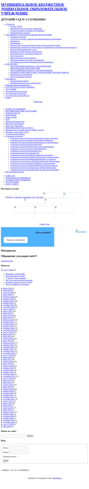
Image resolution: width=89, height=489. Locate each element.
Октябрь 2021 (8, 397)
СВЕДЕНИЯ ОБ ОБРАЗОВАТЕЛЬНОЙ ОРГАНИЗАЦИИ (29, 35)
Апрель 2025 (8, 316)
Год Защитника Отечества (16, 93)
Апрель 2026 (8, 292)
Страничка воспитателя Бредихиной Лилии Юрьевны (31, 140)
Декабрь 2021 (8, 393)
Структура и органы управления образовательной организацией (35, 39)
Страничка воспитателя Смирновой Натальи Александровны (34, 157)
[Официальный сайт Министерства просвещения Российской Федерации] (44, 224)
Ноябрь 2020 (8, 418)
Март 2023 (7, 364)
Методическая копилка (15, 172)
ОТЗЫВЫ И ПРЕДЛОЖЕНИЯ (18, 180)
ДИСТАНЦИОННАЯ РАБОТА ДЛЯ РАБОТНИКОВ (31, 70)
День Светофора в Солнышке (17, 284)
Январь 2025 (8, 322)
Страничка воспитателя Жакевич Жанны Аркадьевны (31, 155)
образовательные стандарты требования (26, 29)
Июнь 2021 (8, 404)
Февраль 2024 (9, 343)
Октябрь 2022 (8, 374)
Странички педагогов (14, 136)
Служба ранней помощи (15, 134)
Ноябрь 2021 (8, 395)
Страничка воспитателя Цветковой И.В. (26, 145)
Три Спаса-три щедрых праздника (19, 280)
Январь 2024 (8, 345)
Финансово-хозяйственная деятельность (26, 52)
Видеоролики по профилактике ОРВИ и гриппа (25, 130)
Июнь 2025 (8, 311)
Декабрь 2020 (8, 416)
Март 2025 (7, 318)
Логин (5, 448)
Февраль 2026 (9, 297)
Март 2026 (7, 295)
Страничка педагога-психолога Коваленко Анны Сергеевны (34, 138)
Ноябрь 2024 (8, 326)
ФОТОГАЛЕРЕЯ (12, 182)
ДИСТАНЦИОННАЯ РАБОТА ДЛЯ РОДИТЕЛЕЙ (30, 66)
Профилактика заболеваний (21, 75)
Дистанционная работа (19, 81)
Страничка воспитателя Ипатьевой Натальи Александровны (34, 142)
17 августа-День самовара (16, 278)
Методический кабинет (15, 124)
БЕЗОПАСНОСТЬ (13, 113)
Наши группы (11, 117)
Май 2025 (7, 313)
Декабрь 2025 (8, 301)
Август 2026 (8, 270)
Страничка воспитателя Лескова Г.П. (24, 153)
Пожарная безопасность (15, 122)
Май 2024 (7, 336)
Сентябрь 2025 (9, 307)
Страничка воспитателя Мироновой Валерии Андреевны (33, 159)
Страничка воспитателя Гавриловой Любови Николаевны (33, 168)
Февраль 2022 (9, 389)
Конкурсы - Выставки (14, 126)
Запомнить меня (9, 457)
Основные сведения (18, 37)
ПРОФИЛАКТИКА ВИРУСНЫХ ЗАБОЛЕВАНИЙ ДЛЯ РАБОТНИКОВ (39, 73)
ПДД (8, 119)
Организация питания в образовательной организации (32, 62)
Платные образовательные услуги (23, 50)
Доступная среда (16, 56)
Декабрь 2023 (8, 347)
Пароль (6, 452)
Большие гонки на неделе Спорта (19, 282)
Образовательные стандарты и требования (27, 60)
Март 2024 (7, 341)
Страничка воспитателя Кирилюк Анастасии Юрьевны (32, 147)
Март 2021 (7, 410)
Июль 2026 (7, 288)
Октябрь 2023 (8, 351)
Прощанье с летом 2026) (15, 274)
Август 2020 (8, 424)
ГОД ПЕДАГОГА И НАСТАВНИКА (20, 87)
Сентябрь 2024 (9, 330)
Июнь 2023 (8, 357)
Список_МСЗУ (16, 26)
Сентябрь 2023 (9, 353)
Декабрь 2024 (8, 324)
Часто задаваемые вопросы (21, 77)
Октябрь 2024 (8, 328)
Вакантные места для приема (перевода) (26, 54)
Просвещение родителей (20, 33)
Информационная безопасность (18, 85)
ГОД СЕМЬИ (11, 89)
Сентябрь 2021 (9, 399)
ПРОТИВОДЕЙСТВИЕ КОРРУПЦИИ (21, 111)
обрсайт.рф (57, 478)
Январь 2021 (8, 414)
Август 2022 (8, 378)
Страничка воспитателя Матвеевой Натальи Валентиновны (34, 166)
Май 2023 (7, 360)
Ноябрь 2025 (8, 303)
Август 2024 (8, 332)
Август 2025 (8, 309)
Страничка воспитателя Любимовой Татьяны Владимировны (34, 170)
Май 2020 (7, 427)
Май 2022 (7, 383)
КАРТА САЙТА (12, 184)
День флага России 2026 (15, 276)
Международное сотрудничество (23, 58)
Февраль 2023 (9, 366)
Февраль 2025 (9, 320)
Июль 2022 (7, 380)
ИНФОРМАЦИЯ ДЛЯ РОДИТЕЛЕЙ (25, 68)
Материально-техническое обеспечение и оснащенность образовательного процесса (43, 47)
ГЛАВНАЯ (10, 24)
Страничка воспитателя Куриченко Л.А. (26, 151)
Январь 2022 (8, 391)
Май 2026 (7, 290)
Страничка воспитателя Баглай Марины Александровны (32, 163)
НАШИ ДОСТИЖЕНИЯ (15, 109)
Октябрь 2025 (8, 305)
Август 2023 (8, 355)
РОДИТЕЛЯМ (11, 64)
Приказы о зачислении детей (17, 132)
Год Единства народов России (17, 96)
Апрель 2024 (8, 339)
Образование (15, 43)
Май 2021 (7, 406)
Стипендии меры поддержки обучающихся (27, 31)
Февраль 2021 (9, 412)
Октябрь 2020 (8, 420)
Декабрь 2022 (8, 370)
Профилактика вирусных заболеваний (25, 83)
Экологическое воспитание (16, 91)
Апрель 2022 (8, 385)
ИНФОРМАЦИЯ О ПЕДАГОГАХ (19, 128)
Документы (14, 41)
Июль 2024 (7, 334)
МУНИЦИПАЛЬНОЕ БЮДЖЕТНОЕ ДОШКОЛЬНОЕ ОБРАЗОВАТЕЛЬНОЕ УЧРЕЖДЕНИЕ (34, 8)
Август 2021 (8, 401)
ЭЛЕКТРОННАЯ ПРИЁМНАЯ (18, 178)
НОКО (8, 98)
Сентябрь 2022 (9, 376)
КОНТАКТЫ (11, 115)
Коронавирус (11, 79)
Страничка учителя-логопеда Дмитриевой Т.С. (28, 149)
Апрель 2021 (8, 408)
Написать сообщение (15, 240)
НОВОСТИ (10, 176)
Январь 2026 (8, 299)
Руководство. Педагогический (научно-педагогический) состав (35, 45)
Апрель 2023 (8, 362)
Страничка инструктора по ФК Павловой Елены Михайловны (35, 161)
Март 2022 (7, 387)
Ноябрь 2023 (8, 349)
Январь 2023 (8, 368)
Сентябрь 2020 (9, 422)
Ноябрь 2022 (8, 372)
